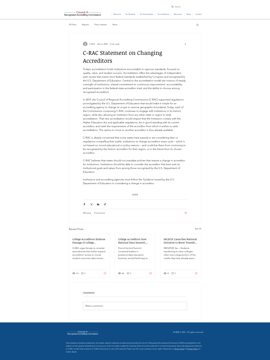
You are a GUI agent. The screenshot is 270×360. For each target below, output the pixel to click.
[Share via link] (105, 204)
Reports (85, 24)
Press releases (100, 24)
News (114, 24)
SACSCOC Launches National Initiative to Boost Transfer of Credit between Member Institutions (180, 240)
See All (198, 228)
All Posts (72, 24)
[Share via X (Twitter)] (91, 204)
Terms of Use (179, 349)
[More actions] (185, 44)
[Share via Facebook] (84, 204)
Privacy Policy (193, 349)
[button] (197, 25)
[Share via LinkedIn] (98, 204)
